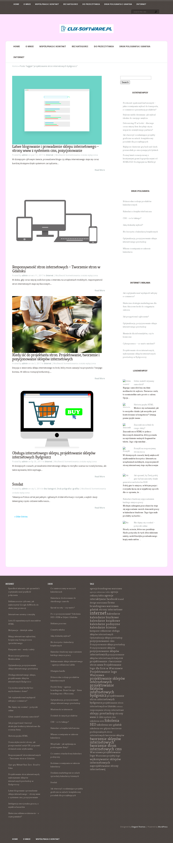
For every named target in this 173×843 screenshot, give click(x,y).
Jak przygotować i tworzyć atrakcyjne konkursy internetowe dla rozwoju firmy (24, 726)
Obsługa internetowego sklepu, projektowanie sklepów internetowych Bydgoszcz (53, 455)
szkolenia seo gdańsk (109, 725)
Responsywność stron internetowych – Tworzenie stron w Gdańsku (56, 269)
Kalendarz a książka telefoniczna (137, 211)
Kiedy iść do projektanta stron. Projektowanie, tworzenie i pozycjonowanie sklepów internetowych (56, 357)
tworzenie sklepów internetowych (105, 740)
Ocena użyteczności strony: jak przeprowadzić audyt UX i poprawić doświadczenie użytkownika (24, 745)
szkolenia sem (97, 720)
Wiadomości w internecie (62, 709)
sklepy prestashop (102, 713)
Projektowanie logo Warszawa (103, 673)
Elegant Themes (138, 827)
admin (25, 155)
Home (16, 4)
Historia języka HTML (143, 404)
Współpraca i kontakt (47, 4)
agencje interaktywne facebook (103, 597)
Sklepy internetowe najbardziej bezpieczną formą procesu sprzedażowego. (21, 640)
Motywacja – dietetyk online (20, 630)
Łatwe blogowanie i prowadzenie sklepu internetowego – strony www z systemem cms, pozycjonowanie (55, 148)
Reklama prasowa (58, 623)
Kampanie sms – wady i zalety (21, 649)
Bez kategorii (70, 4)
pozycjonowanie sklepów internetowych (104, 652)
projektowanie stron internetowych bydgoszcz (107, 699)
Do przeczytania (91, 4)
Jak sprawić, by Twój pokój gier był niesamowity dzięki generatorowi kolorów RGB (140, 479)
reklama (119, 706)
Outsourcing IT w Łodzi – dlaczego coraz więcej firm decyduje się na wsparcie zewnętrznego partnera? (138, 126)
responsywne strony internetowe (107, 710)
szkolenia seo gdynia (100, 728)
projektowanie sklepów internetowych (107, 680)
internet (98, 613)
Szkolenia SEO (104, 722)
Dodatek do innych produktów (64, 715)
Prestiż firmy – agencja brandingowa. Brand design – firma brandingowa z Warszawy (66, 690)
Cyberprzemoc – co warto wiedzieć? (139, 343)
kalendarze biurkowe (104, 617)
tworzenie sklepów (114, 735)
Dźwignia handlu (58, 671)
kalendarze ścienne (103, 627)
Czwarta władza (58, 629)
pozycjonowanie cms (102, 641)
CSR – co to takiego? (132, 218)
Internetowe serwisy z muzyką (21, 614)
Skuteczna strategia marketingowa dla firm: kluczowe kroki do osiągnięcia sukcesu (139, 306)
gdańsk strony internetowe (106, 609)
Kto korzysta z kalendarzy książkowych (140, 231)
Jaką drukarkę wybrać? (133, 224)
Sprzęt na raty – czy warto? (63, 607)
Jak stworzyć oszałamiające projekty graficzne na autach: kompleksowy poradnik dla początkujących (139, 138)
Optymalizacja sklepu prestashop (106, 637)
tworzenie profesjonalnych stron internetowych (106, 732)
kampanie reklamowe (100, 630)
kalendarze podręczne (105, 624)
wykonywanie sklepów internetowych (105, 761)
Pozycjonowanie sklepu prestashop (107, 644)
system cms (110, 717)
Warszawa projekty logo (108, 755)
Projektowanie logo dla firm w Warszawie (106, 666)
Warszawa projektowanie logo (105, 753)
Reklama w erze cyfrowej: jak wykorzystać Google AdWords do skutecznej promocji (23, 605)
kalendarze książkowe (105, 621)
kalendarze (113, 613)
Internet (141, 4)
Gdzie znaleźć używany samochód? (23, 716)
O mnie (27, 4)
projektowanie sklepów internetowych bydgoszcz (102, 690)
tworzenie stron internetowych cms (106, 747)
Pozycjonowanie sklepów (102, 647)
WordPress (163, 827)
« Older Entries (21, 517)
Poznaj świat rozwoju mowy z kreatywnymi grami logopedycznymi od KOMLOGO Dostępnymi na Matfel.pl (140, 158)
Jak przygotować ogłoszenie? (136, 316)
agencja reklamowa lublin (100, 592)
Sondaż (17, 484)
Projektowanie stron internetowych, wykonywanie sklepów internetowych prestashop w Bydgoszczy (139, 353)
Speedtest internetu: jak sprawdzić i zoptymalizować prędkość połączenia (24, 592)
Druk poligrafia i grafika (118, 4)
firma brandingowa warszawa (104, 604)
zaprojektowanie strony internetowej (104, 767)
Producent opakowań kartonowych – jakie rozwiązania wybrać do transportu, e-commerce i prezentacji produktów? (140, 106)
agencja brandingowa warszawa (106, 588)
